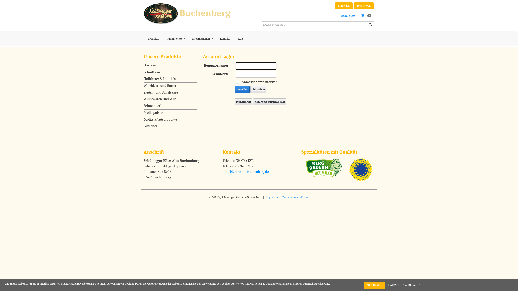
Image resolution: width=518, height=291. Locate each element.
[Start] (370, 24)
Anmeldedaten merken (260, 82)
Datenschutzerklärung (295, 197)
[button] (366, 16)
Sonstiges (150, 126)
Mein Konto (348, 15)
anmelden (344, 5)
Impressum (272, 197)
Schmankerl (152, 106)
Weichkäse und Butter (160, 86)
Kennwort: (220, 74)
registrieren (364, 5)
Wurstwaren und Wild (160, 99)
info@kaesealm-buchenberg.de (246, 172)
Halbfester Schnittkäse (160, 79)
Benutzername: (216, 65)
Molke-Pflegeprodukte (160, 119)
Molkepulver (153, 113)
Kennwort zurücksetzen (270, 101)
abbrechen (258, 89)
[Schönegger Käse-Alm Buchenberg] (200, 13)
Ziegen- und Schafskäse (161, 92)
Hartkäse (150, 65)
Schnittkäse (152, 72)
